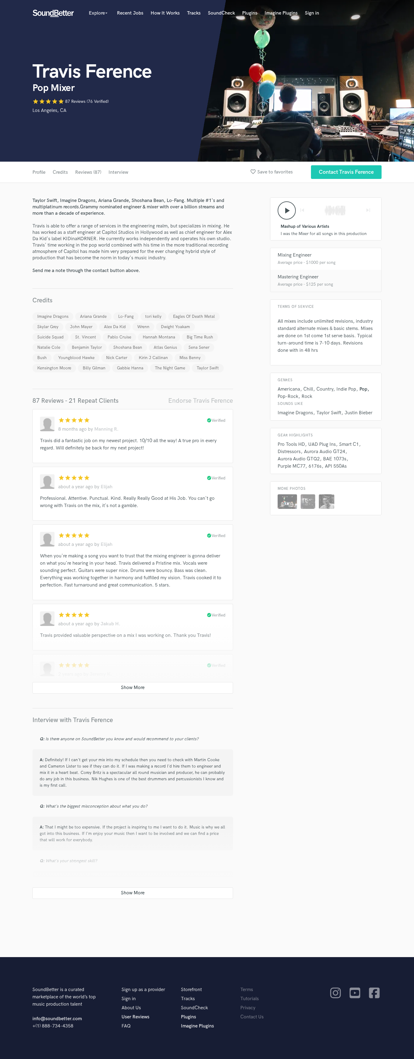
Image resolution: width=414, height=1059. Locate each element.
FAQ (126, 1026)
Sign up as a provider (143, 990)
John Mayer (81, 326)
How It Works (165, 13)
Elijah (106, 487)
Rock (307, 396)
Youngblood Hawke (76, 357)
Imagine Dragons (52, 316)
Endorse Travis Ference (200, 401)
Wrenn (143, 326)
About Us (131, 1008)
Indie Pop (346, 389)
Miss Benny (190, 357)
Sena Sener (199, 347)
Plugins (249, 13)
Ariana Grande (93, 316)
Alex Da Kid (115, 326)
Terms (246, 990)
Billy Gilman (94, 368)
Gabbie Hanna (130, 368)
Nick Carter (116, 357)
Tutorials (249, 999)
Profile (38, 172)
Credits (60, 172)
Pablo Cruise (119, 337)
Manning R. (106, 429)
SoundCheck (221, 13)
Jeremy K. (101, 674)
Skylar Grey (47, 326)
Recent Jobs (130, 13)
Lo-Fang (126, 316)
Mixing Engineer (295, 255)
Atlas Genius (165, 347)
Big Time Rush (200, 337)
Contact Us (252, 1017)
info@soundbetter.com (57, 1019)
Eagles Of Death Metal (194, 316)
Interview (118, 172)
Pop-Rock (288, 396)
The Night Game (170, 368)
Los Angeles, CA (49, 110)
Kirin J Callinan (153, 357)
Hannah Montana (159, 337)
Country (324, 389)
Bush (42, 357)
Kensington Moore (54, 368)
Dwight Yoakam (175, 326)
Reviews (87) (88, 172)
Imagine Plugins (281, 13)
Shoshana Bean (127, 347)
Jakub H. (110, 624)
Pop (363, 389)
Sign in (312, 13)
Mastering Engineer (298, 277)
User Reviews (135, 1017)
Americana (289, 389)
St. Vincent (85, 337)
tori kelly (153, 316)
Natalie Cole (48, 347)
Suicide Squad (50, 337)
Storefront (191, 990)
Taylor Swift (208, 368)
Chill (308, 389)
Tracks (194, 13)
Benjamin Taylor (87, 347)
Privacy (247, 1008)
